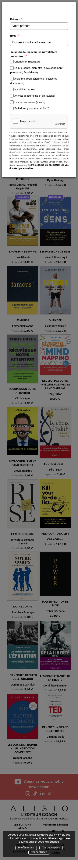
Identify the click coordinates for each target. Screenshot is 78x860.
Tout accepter (51, 847)
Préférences (26, 847)
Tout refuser (39, 852)
